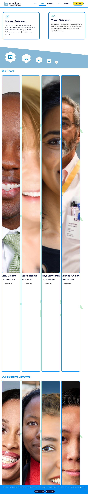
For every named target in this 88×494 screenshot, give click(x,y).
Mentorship (50, 3)
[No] (85, 489)
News (58, 3)
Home (35, 3)
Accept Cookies (39, 491)
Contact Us (66, 3)
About (42, 3)
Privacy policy (50, 491)
